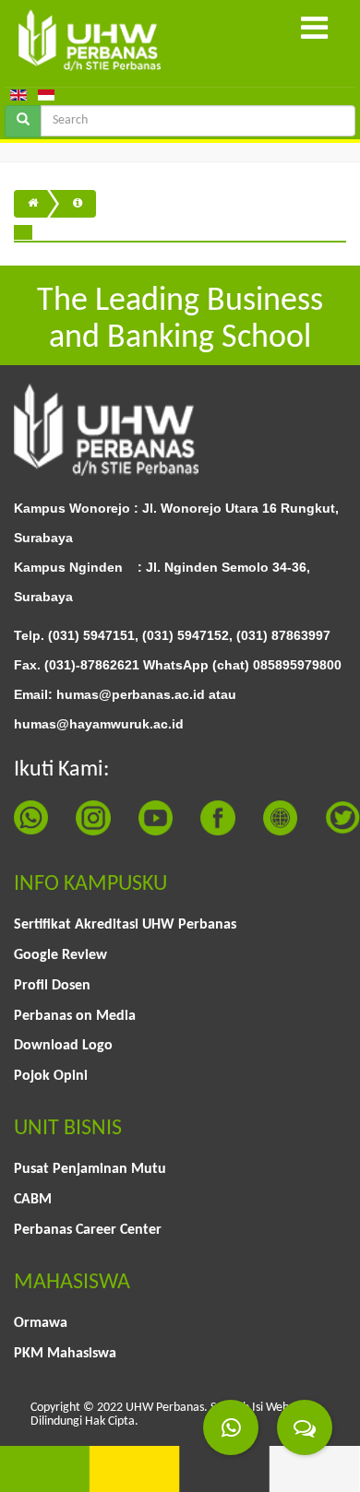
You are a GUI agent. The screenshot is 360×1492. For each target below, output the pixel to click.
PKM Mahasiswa (65, 1353)
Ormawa (40, 1323)
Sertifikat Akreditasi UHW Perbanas (125, 925)
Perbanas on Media (75, 1016)
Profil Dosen (52, 985)
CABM (33, 1199)
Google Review (60, 955)
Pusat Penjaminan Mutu (90, 1169)
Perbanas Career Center (88, 1230)
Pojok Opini (51, 1076)
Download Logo (63, 1045)
